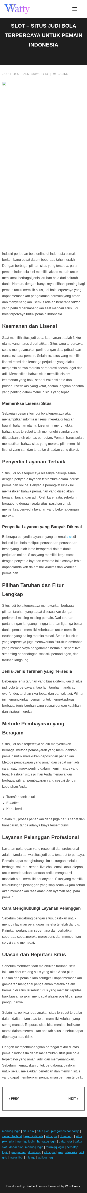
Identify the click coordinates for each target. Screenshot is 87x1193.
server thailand (12, 1136)
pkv (11, 1141)
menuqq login (11, 1131)
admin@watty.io (35, 74)
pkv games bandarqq (65, 1131)
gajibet (42, 1157)
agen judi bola (33, 1136)
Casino (63, 74)
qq (51, 1157)
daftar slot (65, 1141)
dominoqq (66, 1136)
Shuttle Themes (36, 1186)
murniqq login (25, 1141)
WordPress (72, 1186)
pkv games (18, 1152)
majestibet (16, 1157)
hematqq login (46, 1141)
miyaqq (30, 1157)
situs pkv (28, 1131)
